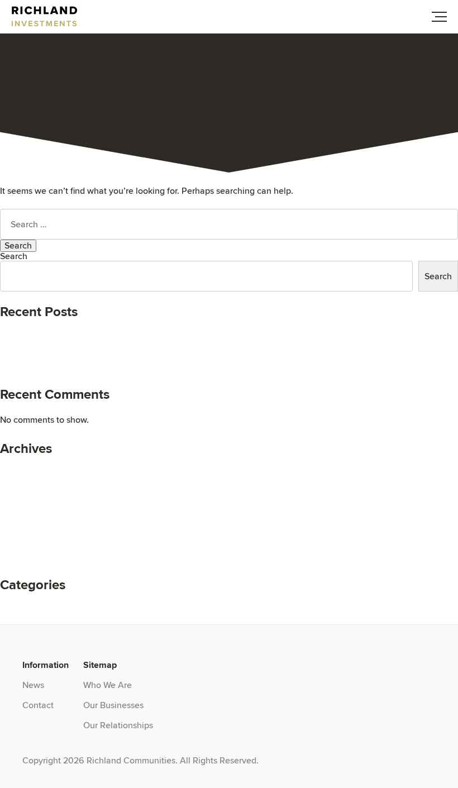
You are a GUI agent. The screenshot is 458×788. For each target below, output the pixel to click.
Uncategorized (29, 606)
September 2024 (33, 470)
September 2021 (32, 551)
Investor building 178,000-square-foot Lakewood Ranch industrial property (146, 351)
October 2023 (27, 497)
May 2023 (20, 506)
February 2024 (29, 488)
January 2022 (27, 524)
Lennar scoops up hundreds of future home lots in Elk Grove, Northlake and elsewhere (168, 333)
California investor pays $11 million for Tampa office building (118, 369)
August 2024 (25, 479)
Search (13, 256)
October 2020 (27, 559)
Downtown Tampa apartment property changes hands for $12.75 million (140, 360)
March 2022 (23, 515)
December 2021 (31, 533)
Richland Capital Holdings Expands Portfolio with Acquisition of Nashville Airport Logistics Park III (191, 342)
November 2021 (31, 542)
